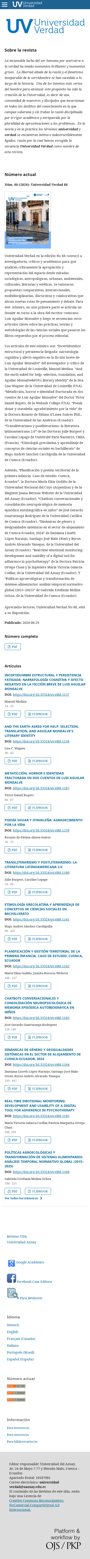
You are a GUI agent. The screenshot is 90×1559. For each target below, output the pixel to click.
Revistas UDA (17, 1236)
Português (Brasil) (20, 1352)
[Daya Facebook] (11, 1281)
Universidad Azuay (21, 1242)
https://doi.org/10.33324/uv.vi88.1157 (41, 694)
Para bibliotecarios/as (22, 1441)
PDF (14, 647)
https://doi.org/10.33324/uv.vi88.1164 (41, 1064)
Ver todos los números (21, 1198)
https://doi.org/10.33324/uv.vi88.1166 (41, 1172)
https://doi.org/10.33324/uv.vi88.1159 (41, 830)
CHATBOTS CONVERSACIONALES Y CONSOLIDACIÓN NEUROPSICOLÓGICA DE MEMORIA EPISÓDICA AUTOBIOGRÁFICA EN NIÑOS (39, 1005)
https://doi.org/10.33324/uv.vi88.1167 (41, 788)
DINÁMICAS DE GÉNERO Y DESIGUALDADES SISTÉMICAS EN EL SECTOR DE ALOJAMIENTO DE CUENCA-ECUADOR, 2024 (43, 1054)
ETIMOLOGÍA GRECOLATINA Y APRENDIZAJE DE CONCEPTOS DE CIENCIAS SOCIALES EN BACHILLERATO (42, 909)
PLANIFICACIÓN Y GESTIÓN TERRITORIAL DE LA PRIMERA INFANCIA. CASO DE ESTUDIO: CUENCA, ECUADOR (44, 956)
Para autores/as (18, 1435)
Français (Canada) (21, 1338)
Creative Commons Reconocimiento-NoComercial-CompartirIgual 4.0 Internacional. (36, 1505)
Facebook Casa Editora (34, 1281)
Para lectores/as (18, 1428)
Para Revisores (31, 1298)
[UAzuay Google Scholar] (16, 1281)
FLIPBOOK (40, 714)
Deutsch (13, 1325)
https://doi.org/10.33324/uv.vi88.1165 (41, 1116)
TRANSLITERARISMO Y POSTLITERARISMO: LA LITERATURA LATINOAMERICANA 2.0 (41, 864)
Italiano (13, 1345)
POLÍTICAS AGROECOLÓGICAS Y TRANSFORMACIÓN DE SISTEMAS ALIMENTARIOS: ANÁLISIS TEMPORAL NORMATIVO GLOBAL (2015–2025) (44, 1159)
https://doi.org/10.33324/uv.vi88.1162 (41, 966)
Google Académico (30, 1262)
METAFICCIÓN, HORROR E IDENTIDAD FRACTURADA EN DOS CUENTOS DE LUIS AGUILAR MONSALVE (44, 778)
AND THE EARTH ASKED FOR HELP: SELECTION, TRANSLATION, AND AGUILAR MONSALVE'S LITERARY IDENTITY (42, 731)
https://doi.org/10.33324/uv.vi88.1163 (41, 1018)
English (12, 1332)
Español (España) (20, 1359)
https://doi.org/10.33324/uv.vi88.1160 (41, 872)
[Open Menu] (4, 4)
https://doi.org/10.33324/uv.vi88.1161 (41, 919)
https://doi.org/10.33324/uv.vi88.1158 (41, 741)
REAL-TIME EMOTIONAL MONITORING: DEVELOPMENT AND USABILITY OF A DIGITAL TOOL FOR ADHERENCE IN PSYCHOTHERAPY (40, 1105)
